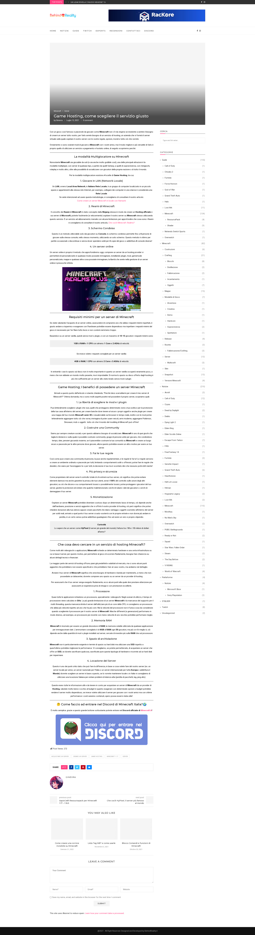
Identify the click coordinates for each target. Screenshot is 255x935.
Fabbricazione (185, 273)
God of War (185, 190)
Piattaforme (183, 577)
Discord (149, 31)
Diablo (185, 416)
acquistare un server (60, 756)
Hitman (185, 488)
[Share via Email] (89, 767)
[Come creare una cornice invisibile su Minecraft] (67, 829)
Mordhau (185, 512)
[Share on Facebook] (71, 767)
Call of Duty (185, 166)
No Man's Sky (185, 518)
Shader (185, 225)
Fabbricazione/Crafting (185, 351)
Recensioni (116, 31)
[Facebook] (201, 2)
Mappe (185, 291)
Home (53, 31)
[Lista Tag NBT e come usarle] (102, 829)
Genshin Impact (185, 464)
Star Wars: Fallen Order (185, 547)
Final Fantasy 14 (185, 452)
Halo (185, 201)
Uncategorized (183, 613)
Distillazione (185, 267)
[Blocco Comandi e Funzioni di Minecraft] (136, 829)
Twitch (87, 31)
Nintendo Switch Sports (185, 231)
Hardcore (185, 321)
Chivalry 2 (185, 172)
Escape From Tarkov (185, 440)
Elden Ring (185, 428)
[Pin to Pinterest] (83, 767)
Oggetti (185, 285)
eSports (101, 31)
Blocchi (185, 261)
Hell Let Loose (185, 482)
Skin (185, 368)
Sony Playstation (185, 595)
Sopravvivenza (185, 327)
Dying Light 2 (185, 422)
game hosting (96, 756)
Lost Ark (185, 207)
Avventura (185, 303)
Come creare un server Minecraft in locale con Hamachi (101, 201)
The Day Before (185, 559)
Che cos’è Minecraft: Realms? (122, 223)
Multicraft (185, 362)
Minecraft (57, 111)
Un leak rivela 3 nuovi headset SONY (90, 2)
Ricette (185, 345)
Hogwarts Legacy (185, 494)
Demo (185, 315)
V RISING (185, 565)
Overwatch (185, 237)
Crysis (185, 404)
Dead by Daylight (185, 410)
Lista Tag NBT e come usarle (101, 843)
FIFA (185, 446)
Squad (185, 541)
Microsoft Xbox (185, 589)
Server (66, 111)
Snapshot (185, 374)
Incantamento (185, 279)
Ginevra (59, 120)
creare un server (80, 756)
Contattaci (133, 31)
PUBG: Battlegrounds (185, 529)
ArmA (185, 392)
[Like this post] (65, 767)
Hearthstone (185, 476)
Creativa (185, 309)
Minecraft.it (146, 710)
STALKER (183, 601)
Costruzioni (185, 249)
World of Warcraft (185, 571)
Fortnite (185, 178)
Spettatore (185, 333)
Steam (185, 553)
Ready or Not (185, 535)
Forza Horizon (185, 184)
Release (185, 339)
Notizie (64, 31)
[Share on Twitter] (77, 767)
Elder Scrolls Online (185, 434)
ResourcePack (185, 219)
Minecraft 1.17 (112, 756)
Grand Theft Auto (185, 196)
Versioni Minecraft (185, 380)
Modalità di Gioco (185, 297)
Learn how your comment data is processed (104, 913)
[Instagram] (204, 2)
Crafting (185, 255)
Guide (76, 31)
